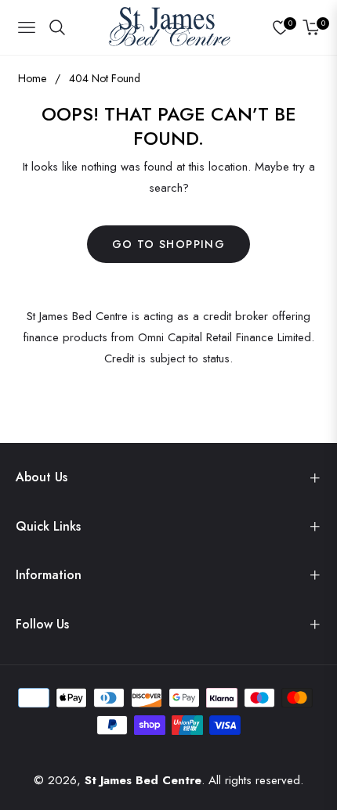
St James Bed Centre (143, 780)
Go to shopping (169, 244)
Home (32, 78)
